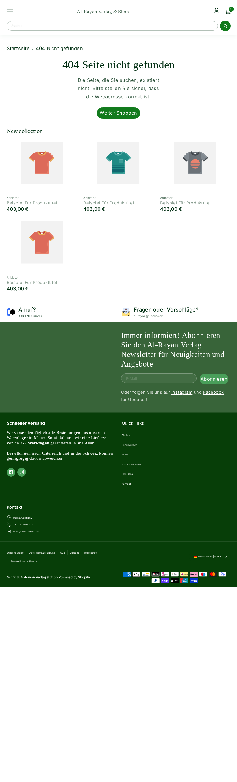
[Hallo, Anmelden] (216, 11)
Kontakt (126, 483)
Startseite (18, 48)
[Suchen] (225, 26)
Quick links (133, 423)
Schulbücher (129, 445)
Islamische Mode (131, 464)
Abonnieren (214, 379)
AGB (62, 552)
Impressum (90, 552)
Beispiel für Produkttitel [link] (32, 203)
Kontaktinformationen (24, 561)
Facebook (213, 392)
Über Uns (127, 474)
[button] (9, 11)
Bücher (126, 435)
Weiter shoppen (118, 113)
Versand (75, 552)
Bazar (125, 454)
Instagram (181, 392)
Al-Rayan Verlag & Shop (39, 577)
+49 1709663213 (30, 316)
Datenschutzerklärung (42, 552)
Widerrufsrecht (16, 552)
